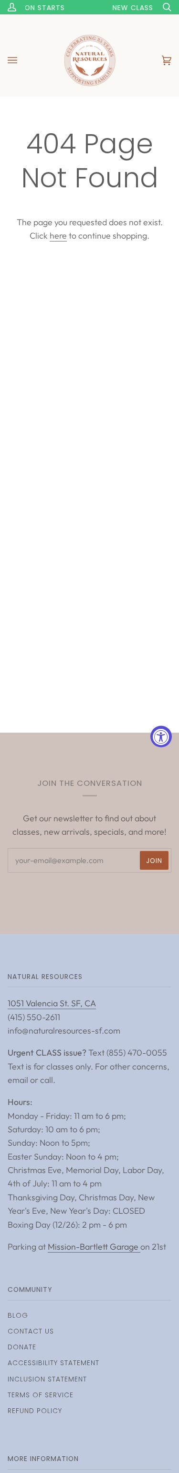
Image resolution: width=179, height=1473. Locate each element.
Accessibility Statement (53, 1363)
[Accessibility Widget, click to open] (161, 737)
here (58, 235)
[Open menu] (22, 60)
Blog (18, 1315)
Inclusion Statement (47, 1379)
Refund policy (35, 1410)
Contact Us (31, 1331)
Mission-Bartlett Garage (94, 1246)
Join (154, 860)
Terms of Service (41, 1395)
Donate (22, 1347)
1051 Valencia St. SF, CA (52, 1003)
